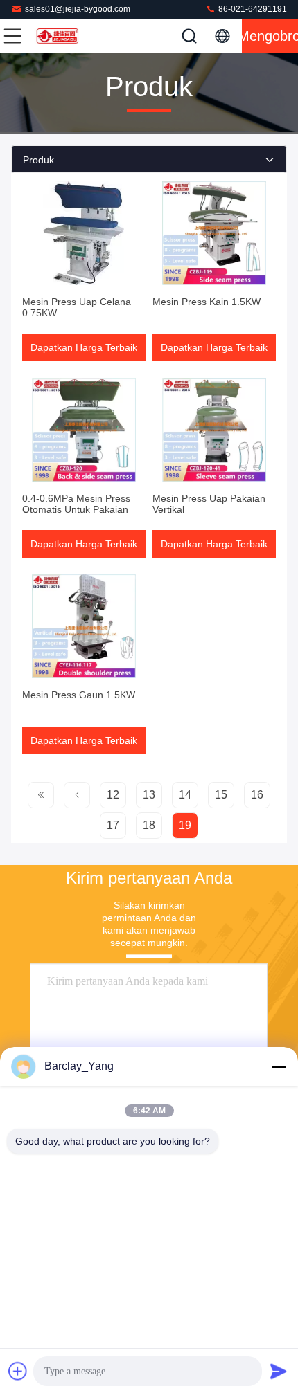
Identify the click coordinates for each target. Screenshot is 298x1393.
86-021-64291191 (251, 9)
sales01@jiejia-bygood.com (77, 9)
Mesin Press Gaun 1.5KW (78, 694)
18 (149, 825)
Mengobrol (270, 36)
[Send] (279, 1371)
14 (185, 795)
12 (113, 795)
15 (221, 795)
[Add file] (18, 1371)
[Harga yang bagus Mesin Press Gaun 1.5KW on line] (84, 626)
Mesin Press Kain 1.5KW (206, 301)
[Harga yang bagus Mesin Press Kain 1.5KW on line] (214, 233)
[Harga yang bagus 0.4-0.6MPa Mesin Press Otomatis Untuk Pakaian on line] (84, 430)
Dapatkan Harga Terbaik (83, 347)
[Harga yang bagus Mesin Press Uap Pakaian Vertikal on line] (214, 430)
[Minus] (278, 1066)
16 (257, 795)
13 (149, 795)
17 (113, 825)
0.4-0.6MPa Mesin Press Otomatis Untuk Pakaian (76, 504)
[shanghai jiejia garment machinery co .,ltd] (58, 36)
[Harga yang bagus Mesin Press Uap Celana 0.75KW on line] (84, 233)
